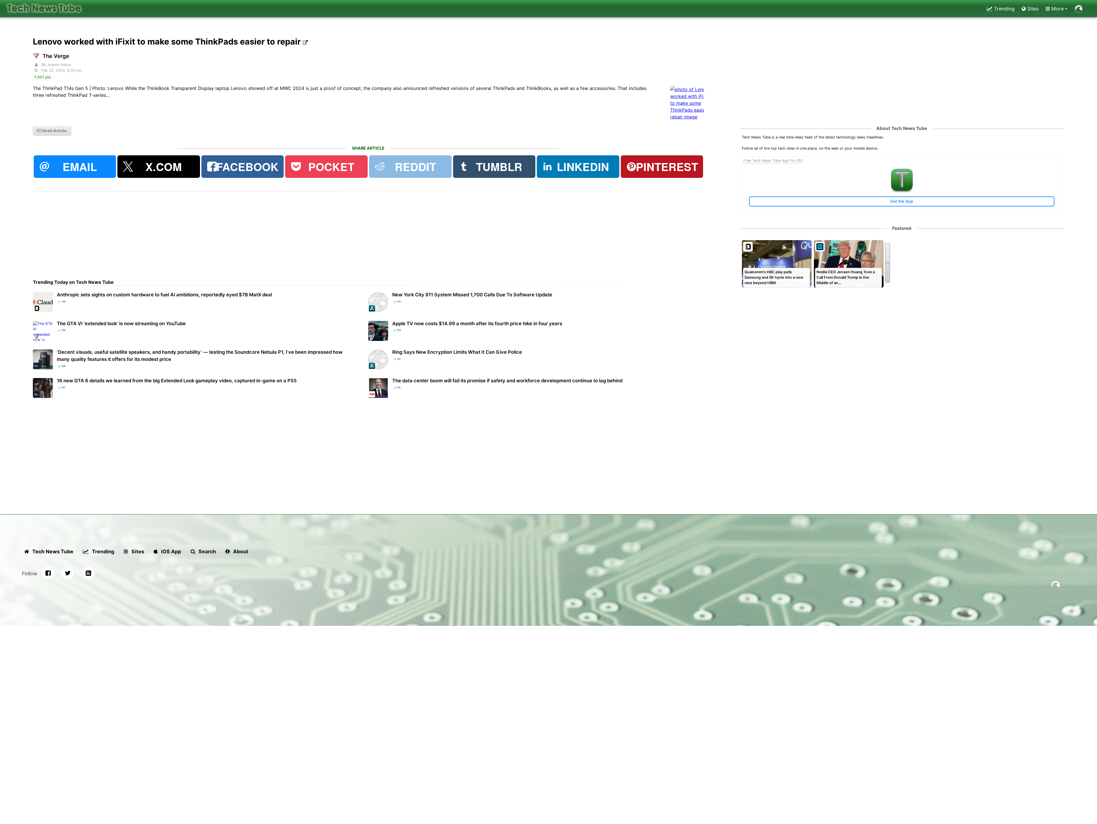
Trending (1003, 9)
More (1057, 9)
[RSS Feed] (88, 573)
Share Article (368, 148)
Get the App (901, 201)
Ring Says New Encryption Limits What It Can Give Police (457, 352)
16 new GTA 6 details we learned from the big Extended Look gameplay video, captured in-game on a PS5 (177, 380)
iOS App (170, 551)
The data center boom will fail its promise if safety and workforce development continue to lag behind (507, 380)
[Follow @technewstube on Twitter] (67, 573)
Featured (901, 228)
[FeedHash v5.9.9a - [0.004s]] (1056, 586)
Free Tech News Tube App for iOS (772, 160)
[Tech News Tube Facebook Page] (48, 573)
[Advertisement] (204, 232)
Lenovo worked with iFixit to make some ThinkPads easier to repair (168, 42)
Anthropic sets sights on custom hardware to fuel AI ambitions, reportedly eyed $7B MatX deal (164, 295)
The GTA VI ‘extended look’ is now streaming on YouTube (121, 323)
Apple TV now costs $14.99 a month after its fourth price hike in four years (477, 323)
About (240, 551)
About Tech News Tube (901, 128)
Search (206, 551)
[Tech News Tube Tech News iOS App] (902, 189)
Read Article (54, 130)
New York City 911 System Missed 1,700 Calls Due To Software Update (472, 295)
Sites (1032, 9)
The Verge (56, 56)
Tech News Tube (52, 551)
